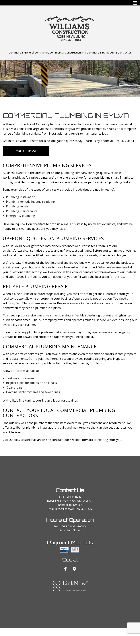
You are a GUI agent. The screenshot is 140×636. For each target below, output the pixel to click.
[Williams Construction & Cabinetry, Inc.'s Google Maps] (74, 569)
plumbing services (27, 133)
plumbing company (74, 173)
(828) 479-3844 (74, 505)
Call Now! (26, 151)
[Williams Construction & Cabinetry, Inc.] (70, 28)
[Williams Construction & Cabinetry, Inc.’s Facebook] (65, 569)
